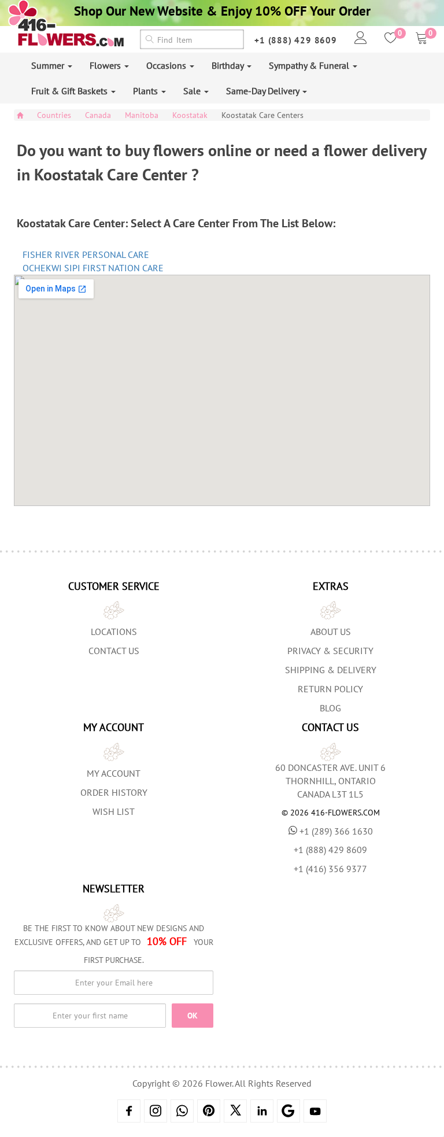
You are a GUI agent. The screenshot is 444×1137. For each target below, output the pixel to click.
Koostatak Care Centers (262, 115)
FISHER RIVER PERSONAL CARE (86, 254)
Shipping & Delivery (330, 669)
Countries (54, 115)
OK (192, 1015)
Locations (114, 631)
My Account (113, 773)
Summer (48, 65)
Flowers (106, 65)
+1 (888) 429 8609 (295, 40)
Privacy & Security (330, 650)
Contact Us (113, 650)
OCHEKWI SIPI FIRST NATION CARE (93, 268)
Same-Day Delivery (263, 91)
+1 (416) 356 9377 (330, 868)
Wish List (113, 811)
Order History (113, 792)
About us (330, 631)
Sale (193, 91)
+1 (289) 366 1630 (336, 831)
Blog (330, 708)
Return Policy (330, 689)
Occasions (167, 65)
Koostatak (190, 115)
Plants (146, 91)
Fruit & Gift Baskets (70, 91)
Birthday (229, 65)
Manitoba (141, 115)
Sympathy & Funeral (310, 65)
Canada (98, 115)
